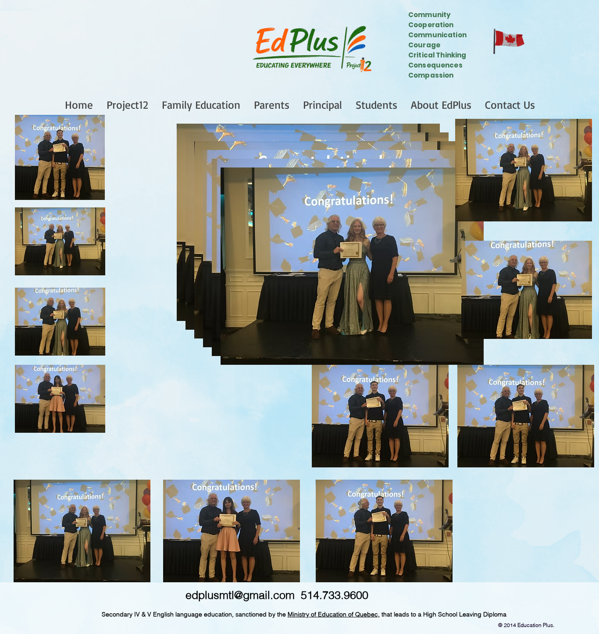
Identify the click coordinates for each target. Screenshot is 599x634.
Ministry (298, 614)
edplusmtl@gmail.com (240, 595)
